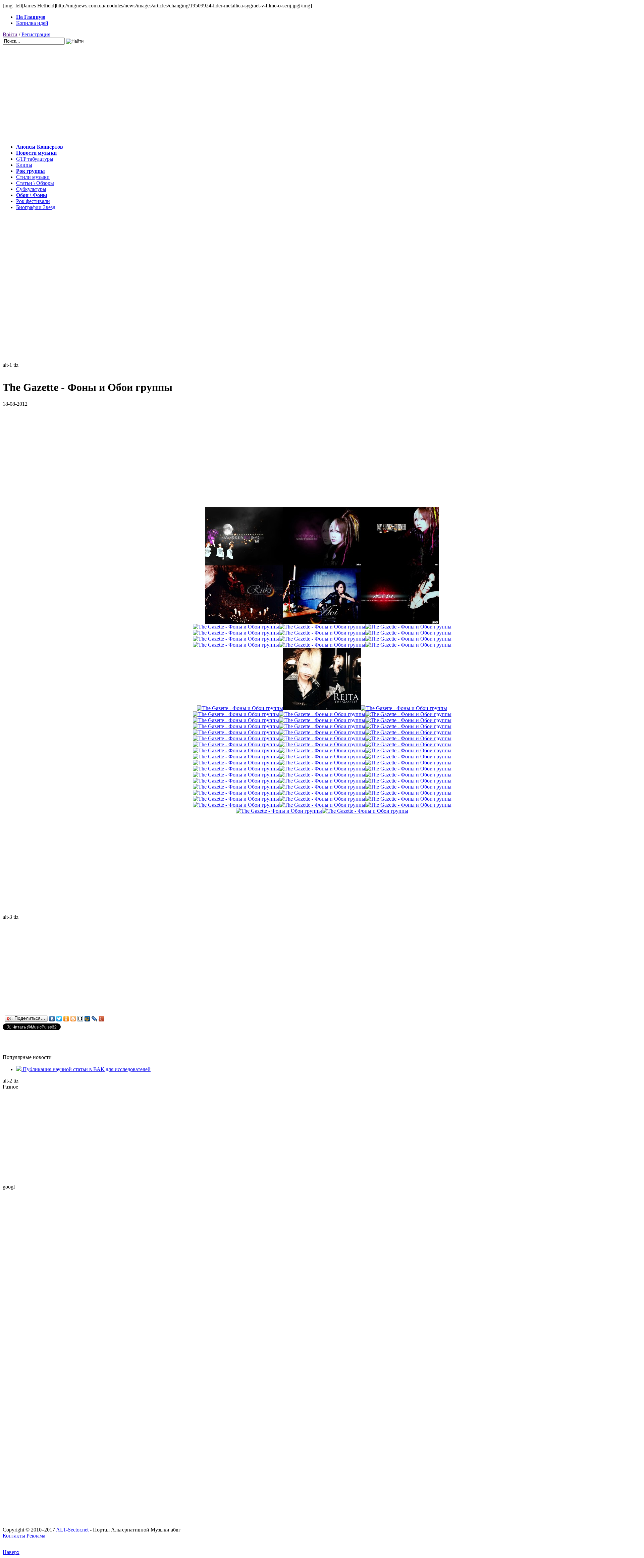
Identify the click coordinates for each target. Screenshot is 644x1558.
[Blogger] (73, 1018)
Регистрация (35, 34)
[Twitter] (59, 1018)
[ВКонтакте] (52, 1018)
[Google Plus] (101, 1018)
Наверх (11, 1552)
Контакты (14, 1536)
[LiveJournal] (94, 1018)
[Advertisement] (204, 92)
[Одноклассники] (66, 1018)
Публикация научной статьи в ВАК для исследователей (86, 1069)
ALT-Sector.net (72, 1529)
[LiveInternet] (80, 1018)
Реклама (35, 1536)
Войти (10, 34)
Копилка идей (32, 23)
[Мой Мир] (87, 1018)
